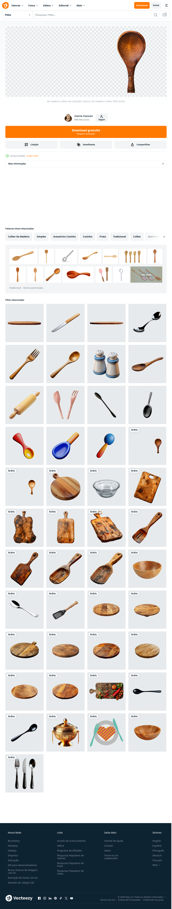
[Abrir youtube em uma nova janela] (71, 897)
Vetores (15, 5)
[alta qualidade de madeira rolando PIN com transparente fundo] (24, 404)
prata (103, 235)
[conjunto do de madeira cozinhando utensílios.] (65, 608)
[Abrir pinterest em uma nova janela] (55, 897)
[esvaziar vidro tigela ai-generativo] (106, 485)
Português (156, 849)
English (154, 839)
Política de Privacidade (127, 898)
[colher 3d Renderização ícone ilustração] (106, 404)
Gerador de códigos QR (21, 881)
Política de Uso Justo (151, 898)
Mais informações (17, 162)
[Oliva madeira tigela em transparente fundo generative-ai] (147, 731)
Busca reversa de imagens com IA (22, 870)
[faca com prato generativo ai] (106, 731)
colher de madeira (18, 235)
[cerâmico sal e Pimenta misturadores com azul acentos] (106, 363)
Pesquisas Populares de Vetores (69, 856)
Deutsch (155, 854)
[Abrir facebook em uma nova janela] (39, 897)
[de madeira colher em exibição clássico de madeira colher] (147, 445)
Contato (106, 844)
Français (155, 859)
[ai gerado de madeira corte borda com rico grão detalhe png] (106, 690)
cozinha (87, 235)
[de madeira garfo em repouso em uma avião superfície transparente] (24, 363)
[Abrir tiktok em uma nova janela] (60, 897)
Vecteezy (12, 844)
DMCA (59, 844)
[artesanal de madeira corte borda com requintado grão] (65, 485)
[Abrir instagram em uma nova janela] (44, 897)
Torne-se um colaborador (109, 856)
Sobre (105, 849)
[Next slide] (158, 235)
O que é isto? (32, 154)
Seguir (100, 118)
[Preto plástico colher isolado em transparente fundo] (147, 690)
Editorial (64, 5)
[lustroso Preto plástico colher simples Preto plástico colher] (24, 731)
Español (154, 844)
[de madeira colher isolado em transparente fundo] (24, 485)
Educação (13, 859)
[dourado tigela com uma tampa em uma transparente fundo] (65, 731)
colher (137, 235)
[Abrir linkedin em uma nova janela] (50, 897)
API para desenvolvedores (22, 864)
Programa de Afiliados (68, 849)
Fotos (31, 5)
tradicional (119, 235)
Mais (79, 5)
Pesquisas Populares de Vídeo (69, 871)
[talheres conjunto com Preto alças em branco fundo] (24, 772)
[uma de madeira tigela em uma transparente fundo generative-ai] (147, 567)
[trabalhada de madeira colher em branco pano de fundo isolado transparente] (65, 363)
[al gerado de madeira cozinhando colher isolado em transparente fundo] (147, 363)
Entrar (153, 5)
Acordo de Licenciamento (70, 839)
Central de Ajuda (111, 839)
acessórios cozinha (64, 235)
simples (41, 235)
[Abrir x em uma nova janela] (66, 897)
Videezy (12, 849)
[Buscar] (153, 15)
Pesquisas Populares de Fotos (69, 863)
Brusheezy (13, 839)
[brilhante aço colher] (24, 608)
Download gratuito (85, 130)
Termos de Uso (105, 898)
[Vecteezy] (5, 5)
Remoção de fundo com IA (22, 876)
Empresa (12, 854)
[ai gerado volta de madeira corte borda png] (106, 608)
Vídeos (47, 5)
